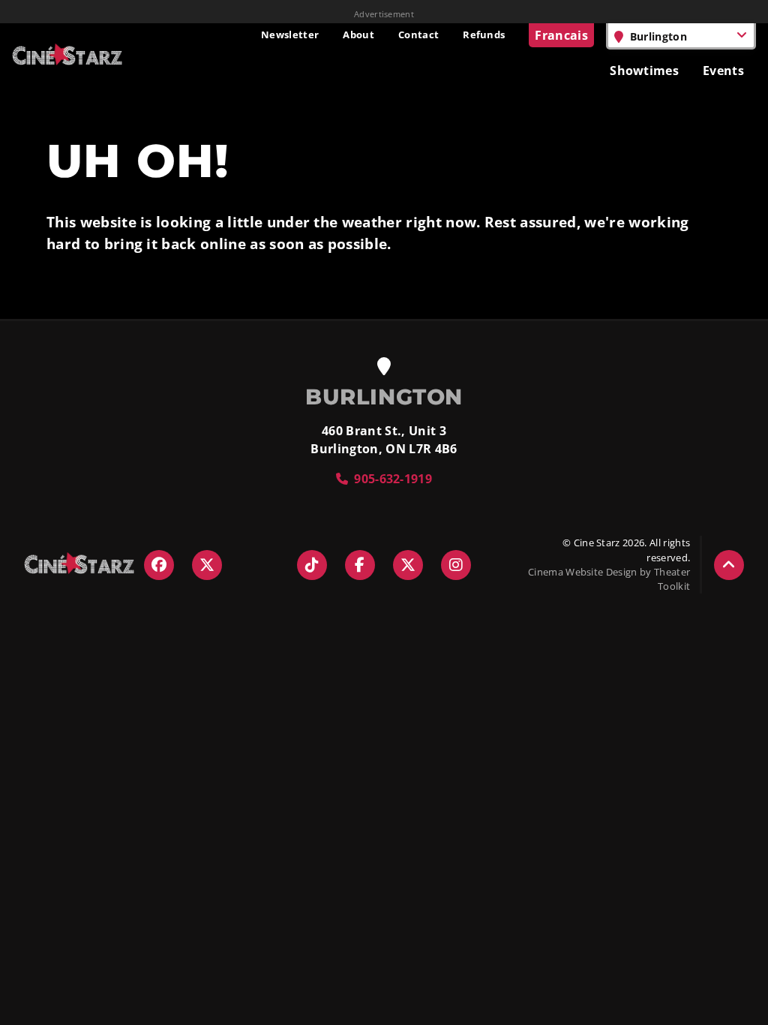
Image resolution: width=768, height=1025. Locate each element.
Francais (561, 35)
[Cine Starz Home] (67, 54)
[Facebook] (159, 565)
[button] (729, 565)
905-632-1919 (393, 478)
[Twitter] (207, 565)
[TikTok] (312, 565)
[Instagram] (456, 565)
